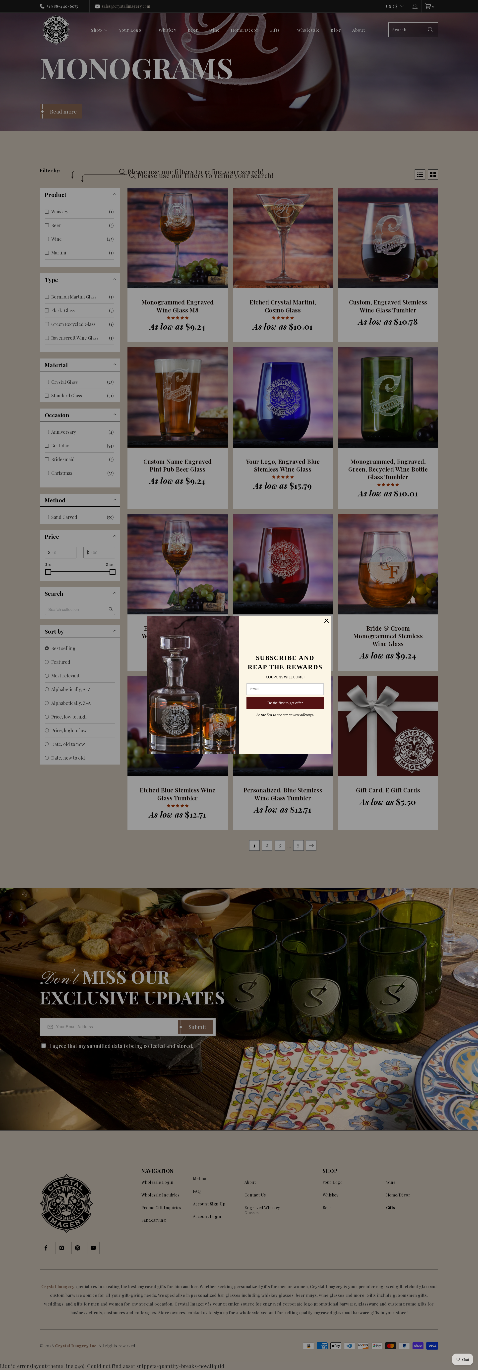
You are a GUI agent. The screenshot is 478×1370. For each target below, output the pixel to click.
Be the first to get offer (285, 703)
